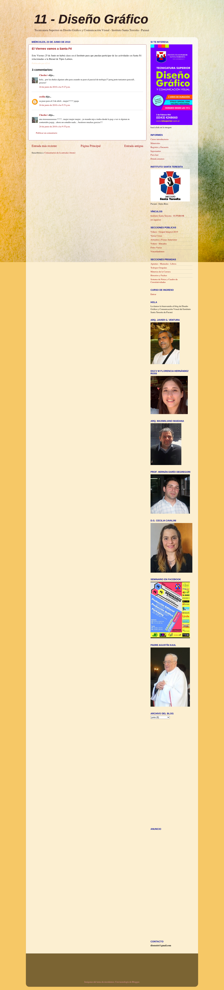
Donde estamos (157, 158)
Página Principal (91, 146)
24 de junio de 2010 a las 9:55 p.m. (54, 126)
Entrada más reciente (44, 146)
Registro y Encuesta (159, 147)
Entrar (153, 294)
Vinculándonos (157, 251)
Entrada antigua (133, 146)
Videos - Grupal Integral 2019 (164, 231)
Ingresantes (156, 151)
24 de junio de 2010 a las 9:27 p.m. (54, 86)
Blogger (135, 981)
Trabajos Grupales (159, 267)
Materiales (155, 143)
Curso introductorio (160, 139)
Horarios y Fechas (159, 275)
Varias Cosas (156, 235)
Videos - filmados (159, 243)
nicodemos (109, 981)
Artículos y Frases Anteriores (164, 239)
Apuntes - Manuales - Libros (163, 263)
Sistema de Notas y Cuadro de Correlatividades (164, 280)
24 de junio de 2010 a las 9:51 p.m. (54, 105)
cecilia (42, 96)
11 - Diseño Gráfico (91, 19)
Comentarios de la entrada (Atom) (59, 152)
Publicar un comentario (46, 132)
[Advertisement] (91, 160)
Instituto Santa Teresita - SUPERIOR (167, 215)
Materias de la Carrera (161, 271)
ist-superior (156, 219)
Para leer (155, 154)
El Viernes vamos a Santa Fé (52, 48)
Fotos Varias (156, 247)
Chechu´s (43, 75)
